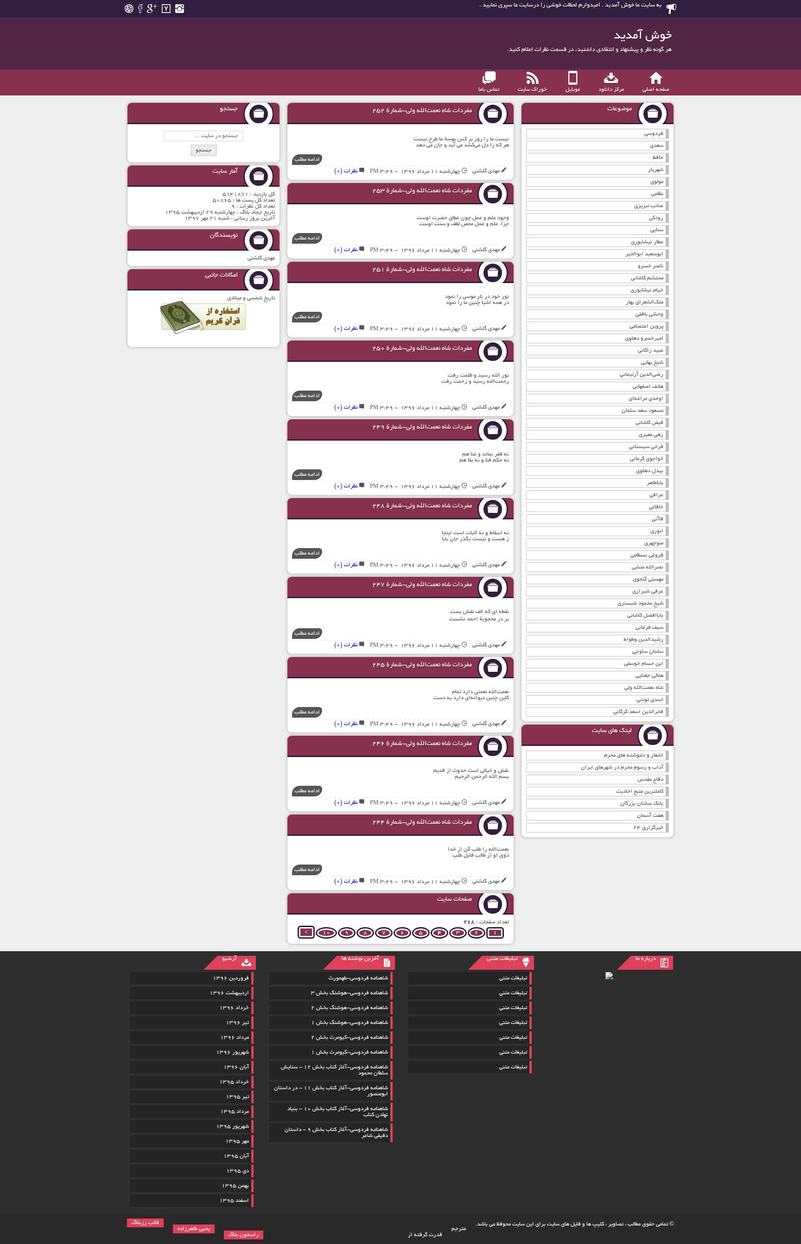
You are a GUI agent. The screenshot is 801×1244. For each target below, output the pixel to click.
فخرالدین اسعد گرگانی (638, 712)
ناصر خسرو (650, 266)
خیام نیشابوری (646, 290)
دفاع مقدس (650, 780)
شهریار (655, 170)
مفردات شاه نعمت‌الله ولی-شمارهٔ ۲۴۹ (422, 427)
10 (326, 933)
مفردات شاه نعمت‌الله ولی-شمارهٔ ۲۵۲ (422, 110)
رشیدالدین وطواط (643, 640)
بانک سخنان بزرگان (641, 804)
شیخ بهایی (652, 363)
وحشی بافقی (649, 314)
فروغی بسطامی (646, 555)
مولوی (656, 182)
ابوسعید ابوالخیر (644, 254)
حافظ (658, 158)
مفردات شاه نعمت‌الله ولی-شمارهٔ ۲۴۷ (422, 584)
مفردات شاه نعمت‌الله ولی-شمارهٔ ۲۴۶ (422, 743)
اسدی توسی (649, 700)
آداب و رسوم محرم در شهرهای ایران (622, 767)
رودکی (656, 218)
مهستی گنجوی (648, 579)
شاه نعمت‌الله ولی (643, 688)
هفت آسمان (650, 816)
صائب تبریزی (648, 206)
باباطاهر (655, 483)
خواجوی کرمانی (646, 459)
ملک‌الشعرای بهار (644, 302)
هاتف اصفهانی (648, 387)
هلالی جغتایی (649, 676)
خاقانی (656, 507)
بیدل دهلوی (649, 471)
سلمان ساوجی (647, 652)
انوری (656, 531)
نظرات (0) (346, 171)
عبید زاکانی (650, 350)
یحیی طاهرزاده (194, 1229)
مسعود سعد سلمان (642, 411)
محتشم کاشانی (647, 278)
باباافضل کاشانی (645, 616)
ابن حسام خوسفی (643, 664)
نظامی (657, 194)
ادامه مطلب (307, 160)
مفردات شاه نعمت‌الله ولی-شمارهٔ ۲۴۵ (422, 665)
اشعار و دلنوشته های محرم (633, 755)
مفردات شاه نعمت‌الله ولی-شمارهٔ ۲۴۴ (422, 822)
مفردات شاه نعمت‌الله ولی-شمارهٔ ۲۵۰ (422, 348)
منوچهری (653, 543)
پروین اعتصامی (646, 326)
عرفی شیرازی (647, 591)
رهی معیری (651, 435)
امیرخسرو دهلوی (644, 338)
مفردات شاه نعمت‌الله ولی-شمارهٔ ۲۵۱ (422, 269)
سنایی (656, 230)
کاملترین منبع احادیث (639, 792)
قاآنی (657, 519)
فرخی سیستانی (646, 447)
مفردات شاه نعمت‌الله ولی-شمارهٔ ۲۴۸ (422, 506)
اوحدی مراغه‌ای (646, 399)
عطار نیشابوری (647, 242)
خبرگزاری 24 (648, 828)
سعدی (656, 146)
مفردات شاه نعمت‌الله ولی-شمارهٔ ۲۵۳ (422, 191)
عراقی (656, 495)
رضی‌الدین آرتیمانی (641, 375)
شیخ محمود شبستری (640, 603)
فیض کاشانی (649, 423)
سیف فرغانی (649, 628)
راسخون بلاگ (244, 1235)
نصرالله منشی (647, 567)
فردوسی (653, 134)
